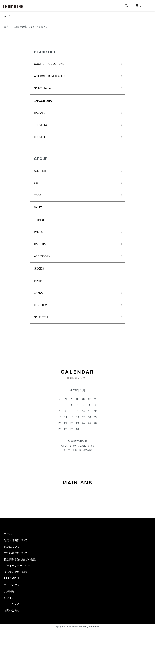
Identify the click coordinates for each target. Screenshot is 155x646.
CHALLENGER (43, 100)
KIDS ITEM (40, 305)
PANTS (38, 232)
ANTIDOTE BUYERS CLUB (50, 76)
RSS (6, 578)
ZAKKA (38, 293)
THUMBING (41, 125)
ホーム (7, 16)
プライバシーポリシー (17, 565)
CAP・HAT (40, 244)
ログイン (9, 597)
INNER (38, 281)
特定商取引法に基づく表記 (20, 559)
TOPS (37, 195)
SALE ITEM (41, 317)
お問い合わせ (12, 610)
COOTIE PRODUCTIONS (49, 64)
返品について (12, 546)
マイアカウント (13, 585)
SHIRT (38, 207)
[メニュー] (149, 5)
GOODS (39, 268)
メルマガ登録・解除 (16, 572)
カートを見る (12, 604)
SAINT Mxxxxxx (43, 88)
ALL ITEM (40, 170)
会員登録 (9, 591)
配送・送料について (16, 540)
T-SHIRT (39, 219)
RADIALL (39, 113)
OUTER (38, 183)
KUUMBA (39, 137)
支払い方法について (16, 553)
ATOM (15, 578)
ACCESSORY (42, 256)
